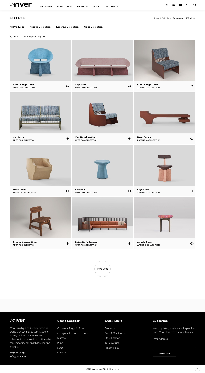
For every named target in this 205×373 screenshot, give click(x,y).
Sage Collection (93, 27)
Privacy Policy (112, 347)
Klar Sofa (18, 137)
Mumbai (61, 337)
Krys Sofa (80, 84)
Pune (60, 342)
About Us (82, 6)
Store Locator (112, 337)
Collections (64, 6)
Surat (60, 347)
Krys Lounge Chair (23, 84)
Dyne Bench (144, 137)
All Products (17, 27)
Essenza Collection (67, 27)
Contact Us (112, 6)
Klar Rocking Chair (86, 137)
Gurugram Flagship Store (70, 328)
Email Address (160, 338)
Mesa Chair (19, 189)
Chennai (61, 352)
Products (46, 6)
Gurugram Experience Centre (73, 333)
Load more (102, 269)
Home (156, 18)
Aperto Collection (40, 27)
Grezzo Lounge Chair (25, 242)
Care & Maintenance (116, 333)
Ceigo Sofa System (86, 242)
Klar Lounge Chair (147, 84)
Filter (16, 36)
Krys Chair (143, 189)
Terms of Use (112, 342)
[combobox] (34, 36)
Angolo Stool (144, 242)
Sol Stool (80, 189)
